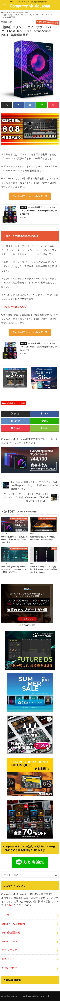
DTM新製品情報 (11, 932)
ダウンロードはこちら (12, 306)
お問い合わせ (9, 967)
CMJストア (8, 958)
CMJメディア (9, 950)
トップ (5, 914)
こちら (10, 905)
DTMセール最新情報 (13, 923)
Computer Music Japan (30, 5)
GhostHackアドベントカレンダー (28, 196)
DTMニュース (10, 941)
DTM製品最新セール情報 (14, 403)
